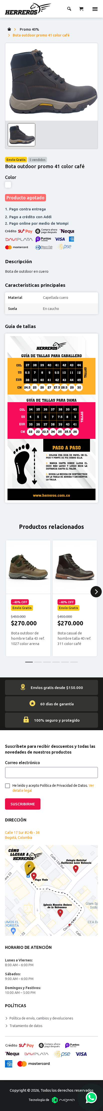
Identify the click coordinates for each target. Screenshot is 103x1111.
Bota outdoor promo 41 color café (41, 35)
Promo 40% (29, 29)
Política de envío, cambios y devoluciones (41, 1018)
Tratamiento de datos (26, 1026)
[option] (51, 81)
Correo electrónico (22, 762)
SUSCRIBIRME (22, 804)
